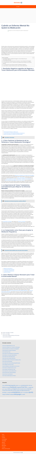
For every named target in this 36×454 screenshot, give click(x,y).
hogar (11, 389)
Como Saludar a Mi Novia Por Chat (8, 369)
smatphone (26, 392)
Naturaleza (4, 445)
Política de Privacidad (6, 448)
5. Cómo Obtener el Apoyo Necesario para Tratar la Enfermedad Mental (15, 65)
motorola (14, 390)
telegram (4, 394)
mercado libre (5, 390)
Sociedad (3, 443)
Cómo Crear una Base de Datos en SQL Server (11, 335)
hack (9, 389)
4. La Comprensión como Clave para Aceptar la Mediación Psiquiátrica (14, 64)
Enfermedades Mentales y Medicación (11, 131)
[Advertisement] (18, 15)
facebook (13, 387)
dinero (3, 387)
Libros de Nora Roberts (7, 336)
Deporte (3, 442)
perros (23, 390)
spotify (31, 392)
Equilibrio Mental (7, 272)
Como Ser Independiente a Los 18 (8, 345)
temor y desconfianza (21, 177)
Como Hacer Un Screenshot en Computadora (10, 353)
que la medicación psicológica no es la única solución (15, 180)
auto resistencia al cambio (11, 178)
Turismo (3, 437)
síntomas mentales (21, 221)
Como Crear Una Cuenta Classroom (8, 358)
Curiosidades (4, 439)
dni (6, 387)
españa (8, 387)
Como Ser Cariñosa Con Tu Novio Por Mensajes (11, 347)
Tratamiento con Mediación (9, 270)
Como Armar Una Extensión (7, 374)
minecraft (10, 390)
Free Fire (24, 387)
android (7, 385)
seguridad (10, 392)
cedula (17, 385)
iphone (18, 389)
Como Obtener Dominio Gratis (8, 364)
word (23, 394)
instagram (14, 389)
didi (31, 385)
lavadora (22, 389)
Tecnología (4, 440)
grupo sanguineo (5, 389)
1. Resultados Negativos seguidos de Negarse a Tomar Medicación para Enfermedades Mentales (15, 59)
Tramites (11, 332)
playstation (27, 390)
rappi (7, 392)
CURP (29, 385)
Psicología (8, 332)
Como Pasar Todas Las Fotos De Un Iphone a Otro (11, 359)
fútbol (28, 387)
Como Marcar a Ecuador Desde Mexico (9, 355)
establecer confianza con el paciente (24, 178)
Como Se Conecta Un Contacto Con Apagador (10, 348)
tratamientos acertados (7, 221)
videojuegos (17, 394)
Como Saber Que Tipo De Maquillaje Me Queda (11, 363)
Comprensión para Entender (9, 269)
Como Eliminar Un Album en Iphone (9, 350)
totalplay (11, 394)
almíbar (3, 385)
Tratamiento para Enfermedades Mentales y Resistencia (14, 133)
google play (31, 387)
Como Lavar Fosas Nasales (7, 361)
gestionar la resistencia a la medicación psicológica (24, 175)
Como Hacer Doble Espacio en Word (9, 375)
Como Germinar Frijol (6, 351)
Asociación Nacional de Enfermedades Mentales (18, 290)
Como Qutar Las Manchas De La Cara (9, 367)
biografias (13, 385)
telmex (7, 394)
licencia (4, 334)
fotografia (18, 387)
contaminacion (24, 385)
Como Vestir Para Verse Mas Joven (8, 356)
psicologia (8, 334)
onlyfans (18, 390)
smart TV (22, 392)
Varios (3, 434)
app (9, 385)
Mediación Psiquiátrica (8, 268)
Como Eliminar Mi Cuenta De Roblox (9, 372)
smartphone (16, 392)
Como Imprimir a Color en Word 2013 (9, 370)
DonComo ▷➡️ (18, 2)
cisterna (19, 385)
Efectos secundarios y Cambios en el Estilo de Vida (13, 134)
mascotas (29, 389)
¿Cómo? (4, 332)
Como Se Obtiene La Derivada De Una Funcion (10, 366)
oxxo (21, 390)
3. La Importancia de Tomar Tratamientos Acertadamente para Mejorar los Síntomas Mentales (17, 63)
